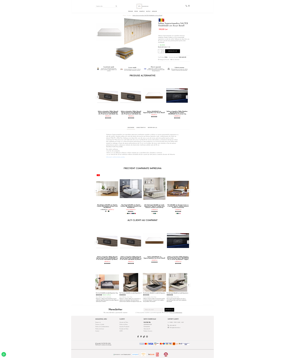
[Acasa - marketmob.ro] (142, 6)
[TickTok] (144, 336)
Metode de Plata (123, 322)
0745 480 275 (172, 325)
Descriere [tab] (131, 127)
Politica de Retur (123, 324)
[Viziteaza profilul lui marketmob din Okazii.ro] (143, 354)
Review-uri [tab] (152, 127)
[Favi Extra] (165, 354)
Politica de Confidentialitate (176, 312)
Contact (97, 331)
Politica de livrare (99, 328)
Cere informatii (175, 59)
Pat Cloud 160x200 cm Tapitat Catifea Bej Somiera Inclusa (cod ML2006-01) (131, 206)
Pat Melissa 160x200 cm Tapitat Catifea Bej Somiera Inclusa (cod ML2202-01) (107, 206)
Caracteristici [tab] (141, 127)
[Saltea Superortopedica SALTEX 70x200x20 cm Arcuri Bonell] (109, 32)
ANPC (121, 331)
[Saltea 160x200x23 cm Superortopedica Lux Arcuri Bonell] (154, 95)
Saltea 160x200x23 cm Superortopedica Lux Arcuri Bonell (154, 112)
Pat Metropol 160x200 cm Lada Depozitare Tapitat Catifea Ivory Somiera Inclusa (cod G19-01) (154, 206)
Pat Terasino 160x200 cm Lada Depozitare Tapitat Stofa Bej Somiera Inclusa (138, 293)
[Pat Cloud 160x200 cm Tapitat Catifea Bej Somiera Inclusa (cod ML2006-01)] (131, 189)
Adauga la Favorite (164, 59)
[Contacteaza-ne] (186, 6)
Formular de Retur (123, 328)
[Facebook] (138, 336)
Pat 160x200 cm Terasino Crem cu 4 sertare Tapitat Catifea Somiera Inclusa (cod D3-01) (178, 206)
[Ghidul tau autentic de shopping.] (135, 354)
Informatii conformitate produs (115, 157)
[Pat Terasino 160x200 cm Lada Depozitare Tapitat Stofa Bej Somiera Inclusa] (131, 282)
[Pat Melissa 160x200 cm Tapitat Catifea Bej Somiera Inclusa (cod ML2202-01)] (107, 189)
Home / (125, 15)
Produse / (129, 15)
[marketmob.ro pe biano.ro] (157, 354)
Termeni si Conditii (99, 324)
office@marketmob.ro (174, 327)
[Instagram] (147, 336)
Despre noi (98, 322)
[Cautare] (116, 6)
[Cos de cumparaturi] (189, 6)
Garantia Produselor (124, 326)
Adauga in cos (172, 51)
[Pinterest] (141, 336)
